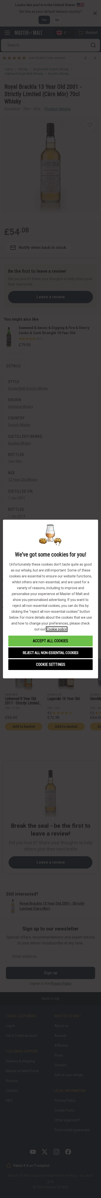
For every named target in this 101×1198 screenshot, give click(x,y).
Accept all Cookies (50, 641)
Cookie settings (50, 664)
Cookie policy (57, 629)
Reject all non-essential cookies (50, 653)
